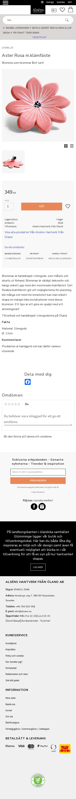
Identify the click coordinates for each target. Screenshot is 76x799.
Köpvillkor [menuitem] (11, 649)
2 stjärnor (9, 404)
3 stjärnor (12, 404)
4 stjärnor (15, 404)
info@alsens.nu (23, 611)
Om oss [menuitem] (9, 716)
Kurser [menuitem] (9, 710)
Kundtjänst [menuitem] (11, 643)
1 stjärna (5, 404)
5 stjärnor (18, 404)
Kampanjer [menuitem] (11, 668)
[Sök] (67, 20)
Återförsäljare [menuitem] (12, 722)
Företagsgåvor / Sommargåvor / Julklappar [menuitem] (28, 729)
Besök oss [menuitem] (10, 704)
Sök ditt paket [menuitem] (12, 680)
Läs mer (38, 567)
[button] (3, 4)
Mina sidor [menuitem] (11, 698)
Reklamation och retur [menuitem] (17, 674)
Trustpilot (39, 37)
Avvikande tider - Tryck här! (35, 620)
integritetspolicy (38, 492)
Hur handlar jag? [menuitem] (14, 661)
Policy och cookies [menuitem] (15, 655)
